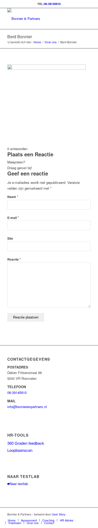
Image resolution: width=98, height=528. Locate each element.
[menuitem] (11, 520)
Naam (12, 197)
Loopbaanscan (19, 450)
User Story (59, 514)
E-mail (13, 218)
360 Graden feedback (25, 443)
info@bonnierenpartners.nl (27, 406)
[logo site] (40, 18)
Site (10, 238)
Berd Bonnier (19, 37)
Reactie (14, 259)
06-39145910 (52, 4)
